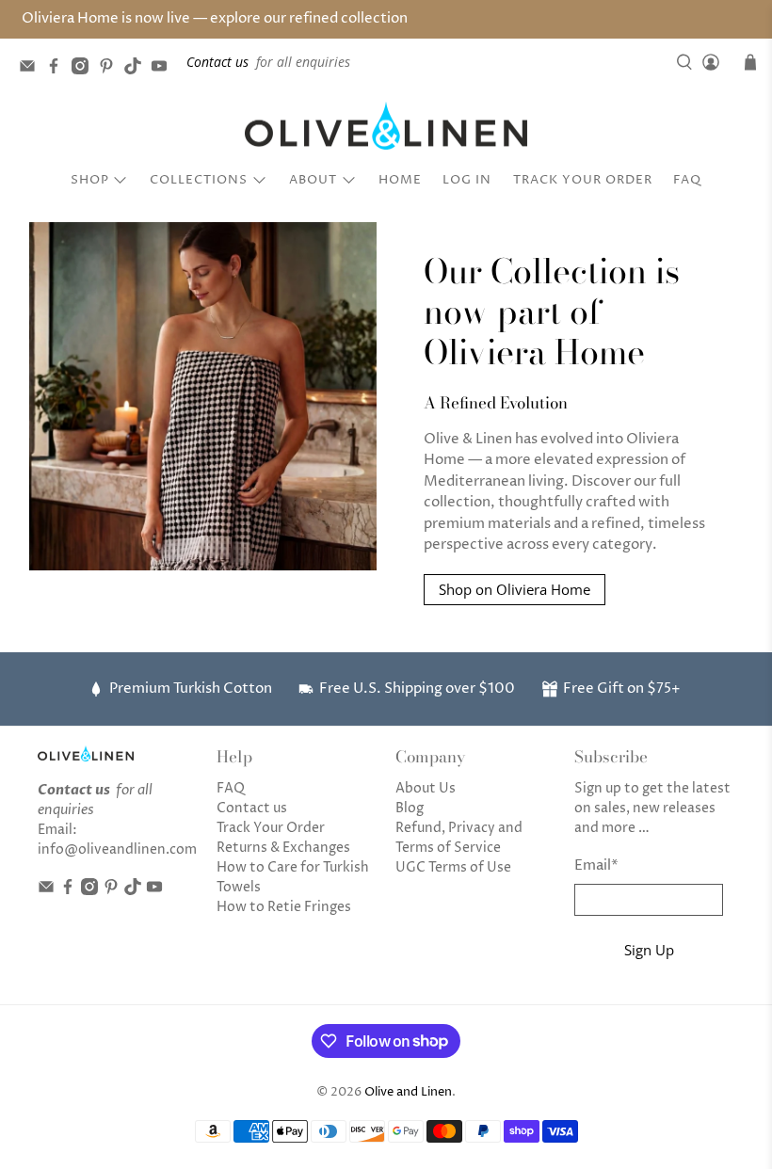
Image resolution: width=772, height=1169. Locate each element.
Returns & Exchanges (283, 848)
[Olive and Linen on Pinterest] (111, 69)
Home (400, 179)
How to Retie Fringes (284, 907)
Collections (199, 179)
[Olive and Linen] (386, 126)
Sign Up (649, 949)
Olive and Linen (408, 1092)
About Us (425, 788)
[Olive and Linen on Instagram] (85, 69)
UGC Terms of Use (453, 867)
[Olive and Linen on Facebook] (58, 69)
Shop (90, 179)
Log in (466, 179)
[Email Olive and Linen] (32, 69)
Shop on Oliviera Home (514, 589)
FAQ (687, 179)
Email (596, 865)
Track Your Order (582, 179)
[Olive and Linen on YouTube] (164, 69)
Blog (409, 808)
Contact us (252, 808)
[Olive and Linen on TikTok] (137, 69)
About (313, 179)
